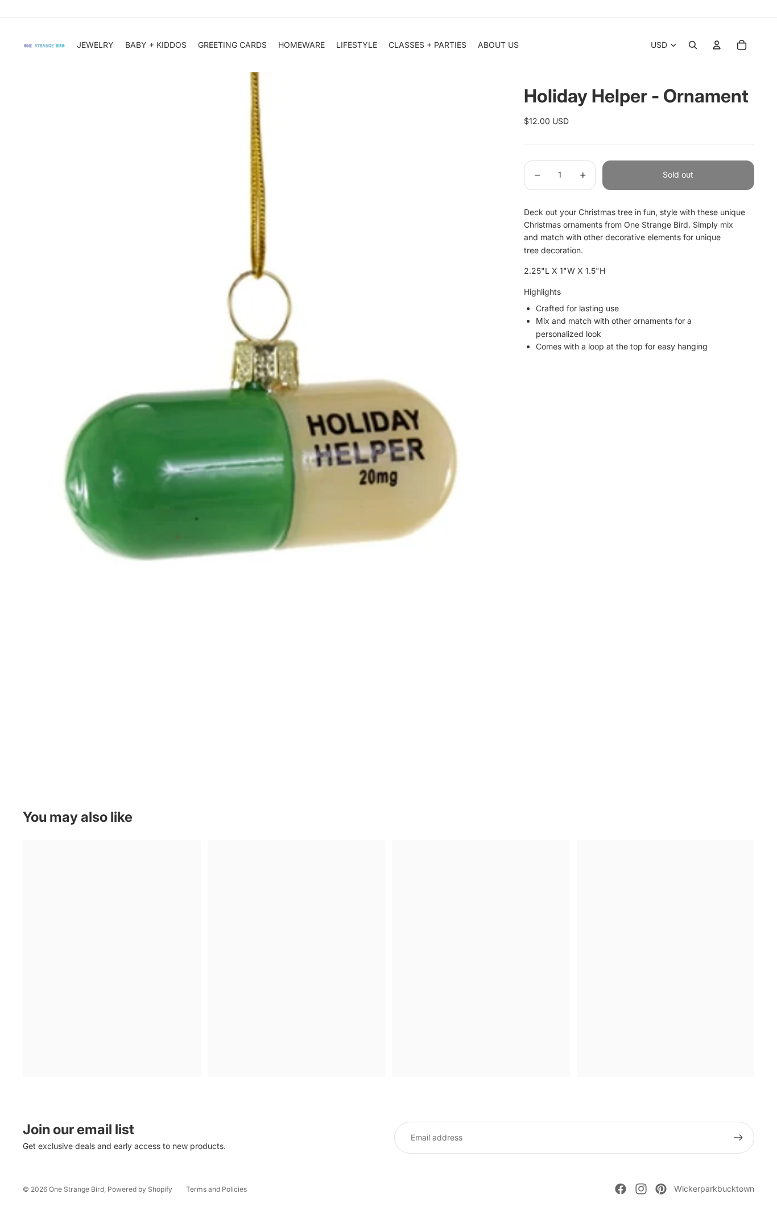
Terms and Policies (216, 1189)
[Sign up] (738, 1137)
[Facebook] (620, 1189)
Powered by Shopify (140, 1189)
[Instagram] (641, 1189)
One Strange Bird (76, 1189)
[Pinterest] (661, 1189)
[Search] (692, 44)
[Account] (716, 44)
